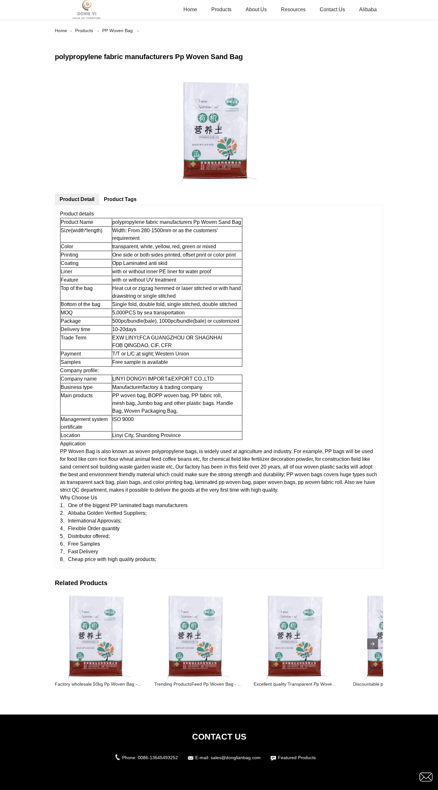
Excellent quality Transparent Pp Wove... (295, 684)
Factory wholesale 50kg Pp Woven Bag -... (98, 684)
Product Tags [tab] (120, 199)
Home (190, 9)
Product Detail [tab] (77, 199)
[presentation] (372, 643)
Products (221, 9)
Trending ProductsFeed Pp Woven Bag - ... (197, 684)
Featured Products (297, 757)
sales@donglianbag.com (236, 757)
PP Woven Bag (117, 30)
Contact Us (332, 9)
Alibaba (368, 9)
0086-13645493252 (158, 757)
